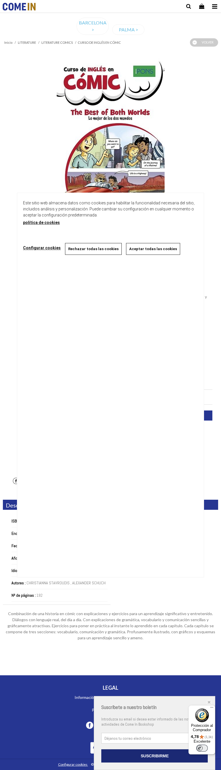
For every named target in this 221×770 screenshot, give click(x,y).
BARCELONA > (92, 26)
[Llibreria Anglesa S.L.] (19, 7)
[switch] (202, 748)
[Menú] (211, 708)
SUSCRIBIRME (155, 756)
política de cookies (41, 222)
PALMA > (128, 29)
